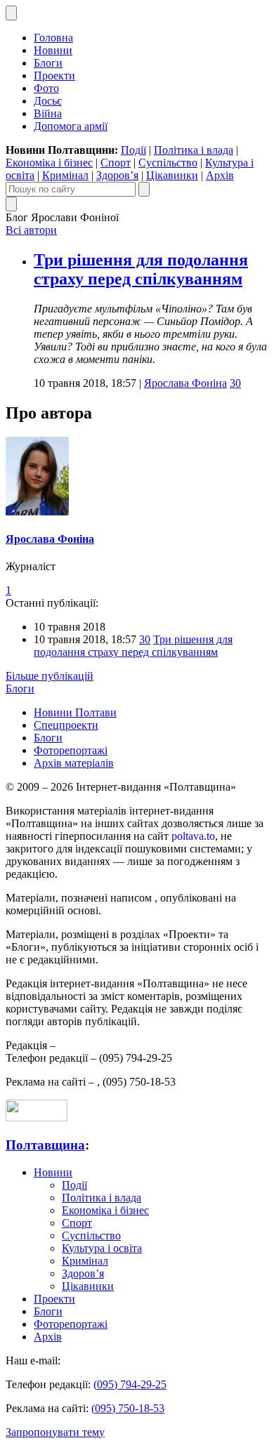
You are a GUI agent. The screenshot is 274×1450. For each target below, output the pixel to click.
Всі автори (31, 230)
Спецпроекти (66, 725)
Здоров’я (117, 175)
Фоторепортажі (70, 750)
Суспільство (167, 163)
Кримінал (65, 175)
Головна (53, 38)
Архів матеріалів (74, 763)
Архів (220, 175)
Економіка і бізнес (49, 163)
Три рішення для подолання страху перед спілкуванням (141, 269)
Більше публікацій (49, 676)
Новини (53, 50)
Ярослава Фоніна (185, 383)
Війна (48, 113)
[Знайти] (144, 189)
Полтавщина (45, 1145)
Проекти (54, 75)
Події (133, 150)
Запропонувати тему (55, 1432)
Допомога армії (70, 126)
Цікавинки (172, 175)
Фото (46, 88)
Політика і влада (193, 150)
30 (235, 383)
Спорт (115, 163)
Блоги (48, 63)
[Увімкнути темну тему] (11, 13)
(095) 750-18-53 (127, 1408)
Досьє (48, 101)
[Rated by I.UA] (36, 1117)
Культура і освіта (102, 1248)
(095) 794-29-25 (130, 1384)
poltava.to (193, 836)
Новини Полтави (75, 712)
